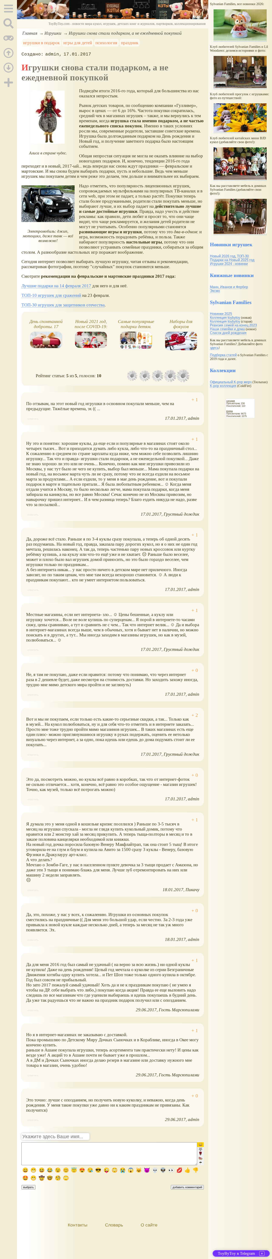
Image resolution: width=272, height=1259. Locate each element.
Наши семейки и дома (227, 329)
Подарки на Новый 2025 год (232, 260)
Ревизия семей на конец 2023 (233, 325)
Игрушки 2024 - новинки (229, 264)
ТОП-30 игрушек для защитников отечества (63, 304)
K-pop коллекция (223, 386)
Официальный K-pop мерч (231, 382)
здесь (214, 348)
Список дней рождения (228, 333)
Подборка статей (223, 355)
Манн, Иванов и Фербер (229, 287)
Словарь (114, 1224)
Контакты (77, 1224)
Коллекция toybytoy (225, 317)
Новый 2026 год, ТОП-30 (229, 256)
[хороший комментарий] (194, 400)
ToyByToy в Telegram (236, 1253)
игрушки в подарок (41, 42)
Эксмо (215, 291)
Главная (29, 33)
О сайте (149, 1224)
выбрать (28, 1187)
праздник (129, 42)
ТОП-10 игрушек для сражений (51, 295)
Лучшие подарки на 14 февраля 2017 (56, 285)
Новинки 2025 (221, 314)
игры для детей (77, 42)
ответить (33, 418)
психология (106, 42)
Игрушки (52, 33)
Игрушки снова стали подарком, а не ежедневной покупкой (125, 33)
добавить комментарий (187, 1187)
